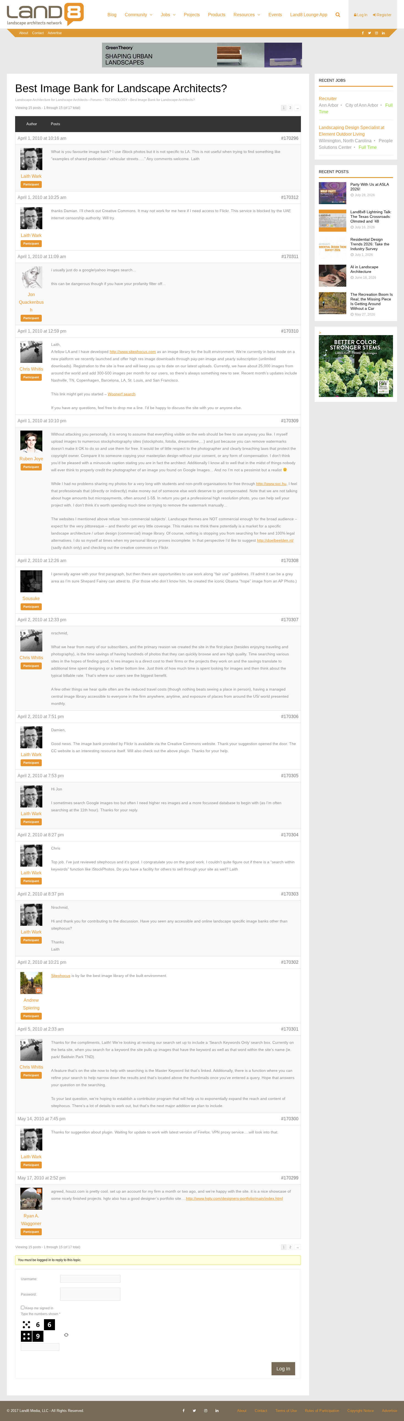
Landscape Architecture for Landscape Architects (51, 100)
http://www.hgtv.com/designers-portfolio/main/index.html (234, 1198)
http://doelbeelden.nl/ (275, 540)
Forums (96, 100)
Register (384, 15)
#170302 (289, 962)
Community (136, 14)
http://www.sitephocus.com (133, 351)
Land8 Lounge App (308, 14)
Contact (38, 33)
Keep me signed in (39, 1308)
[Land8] (45, 25)
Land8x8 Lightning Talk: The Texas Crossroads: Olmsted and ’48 (371, 216)
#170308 (289, 560)
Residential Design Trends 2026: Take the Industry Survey (369, 244)
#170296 (289, 138)
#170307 (289, 619)
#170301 (289, 1029)
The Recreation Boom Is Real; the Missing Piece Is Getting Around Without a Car (371, 301)
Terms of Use (286, 1411)
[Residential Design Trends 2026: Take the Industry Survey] (332, 257)
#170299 (289, 1178)
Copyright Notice (360, 1411)
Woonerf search (121, 394)
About (23, 33)
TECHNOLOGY (116, 100)
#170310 (289, 331)
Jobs (165, 14)
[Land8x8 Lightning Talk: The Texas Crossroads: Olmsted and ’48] (332, 230)
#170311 (289, 256)
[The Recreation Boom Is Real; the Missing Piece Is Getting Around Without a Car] (332, 312)
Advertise (55, 33)
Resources (244, 14)
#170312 (289, 197)
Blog (112, 14)
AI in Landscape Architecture (364, 269)
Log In (361, 15)
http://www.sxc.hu (271, 483)
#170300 (289, 1118)
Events (275, 14)
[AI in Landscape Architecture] (332, 285)
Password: (29, 1294)
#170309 (289, 420)
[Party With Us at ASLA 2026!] (332, 202)
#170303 (289, 894)
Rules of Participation (322, 1411)
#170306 (289, 716)
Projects (192, 14)
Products (216, 14)
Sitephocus (60, 975)
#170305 (289, 775)
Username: (29, 1279)
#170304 (289, 835)
